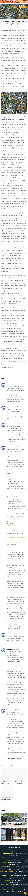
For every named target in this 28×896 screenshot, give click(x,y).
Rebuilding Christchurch (7, 875)
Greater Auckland (6, 862)
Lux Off (3, 781)
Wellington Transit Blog (7, 887)
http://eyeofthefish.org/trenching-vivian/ (16, 750)
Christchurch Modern (7, 853)
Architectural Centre (5, 849)
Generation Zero (5, 860)
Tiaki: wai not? (18, 781)
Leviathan (9, 406)
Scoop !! (4, 878)
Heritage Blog (4, 866)
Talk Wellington (6, 880)
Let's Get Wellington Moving (7, 871)
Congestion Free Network (7, 857)
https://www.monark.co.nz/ (13, 525)
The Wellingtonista (6, 884)
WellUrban (5, 889)
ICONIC (5, 868)
